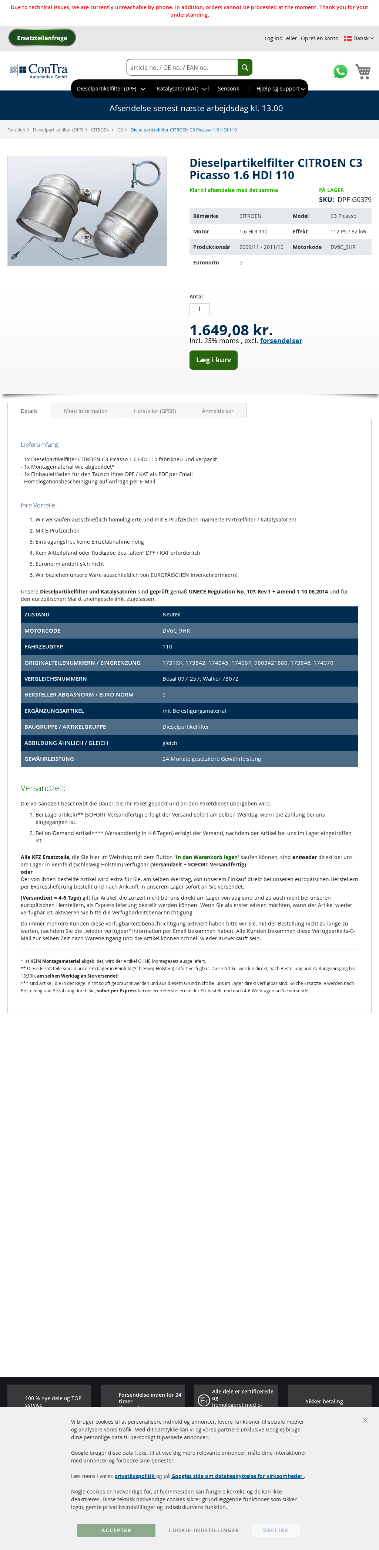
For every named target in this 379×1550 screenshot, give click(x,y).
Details (29, 410)
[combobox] (189, 67)
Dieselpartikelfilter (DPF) (58, 130)
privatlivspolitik (135, 1475)
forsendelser (281, 340)
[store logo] (38, 71)
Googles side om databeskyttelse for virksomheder (237, 1475)
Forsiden (16, 130)
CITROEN (101, 130)
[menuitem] (109, 88)
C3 (120, 130)
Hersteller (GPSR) (155, 410)
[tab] (29, 410)
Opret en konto (319, 38)
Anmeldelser (218, 410)
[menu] (189, 88)
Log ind (274, 38)
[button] (359, 38)
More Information (86, 410)
